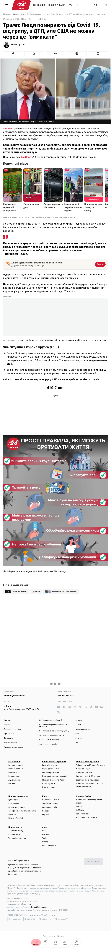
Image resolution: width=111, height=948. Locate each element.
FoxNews (26, 157)
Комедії (45, 811)
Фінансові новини (16, 807)
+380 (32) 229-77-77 (23, 904)
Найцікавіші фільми (51, 800)
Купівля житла (14, 834)
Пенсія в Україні (15, 818)
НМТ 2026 (80, 810)
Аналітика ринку (15, 831)
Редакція (7, 725)
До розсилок (93, 862)
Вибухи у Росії (48, 783)
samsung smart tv (61, 919)
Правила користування (13, 747)
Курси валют (14, 803)
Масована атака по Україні (54, 780)
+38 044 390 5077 (66, 695)
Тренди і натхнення (17, 838)
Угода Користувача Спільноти (51, 735)
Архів (76, 734)
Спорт (45, 827)
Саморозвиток (82, 814)
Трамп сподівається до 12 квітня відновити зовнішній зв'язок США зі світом (61, 340)
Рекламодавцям (10, 742)
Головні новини (15, 765)
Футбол (45, 834)
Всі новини (39, 5)
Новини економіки (18, 796)
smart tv (45, 919)
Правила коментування (49, 740)
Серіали (45, 814)
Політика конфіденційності (50, 720)
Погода (11, 783)
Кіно (44, 796)
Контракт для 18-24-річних (88, 776)
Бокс (44, 831)
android (14, 919)
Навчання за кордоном (86, 817)
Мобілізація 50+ (83, 769)
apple (29, 919)
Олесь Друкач (18, 45)
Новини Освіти (83, 796)
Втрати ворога (48, 787)
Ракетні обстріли (49, 765)
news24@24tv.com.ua (15, 695)
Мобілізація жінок (84, 772)
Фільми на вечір (49, 807)
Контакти (78, 720)
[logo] (21, 5)
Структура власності (82, 729)
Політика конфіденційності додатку (54, 731)
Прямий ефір (14, 772)
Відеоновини (14, 776)
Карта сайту (79, 738)
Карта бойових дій (50, 769)
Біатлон (45, 842)
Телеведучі (8, 738)
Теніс (44, 838)
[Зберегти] (98, 54)
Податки (12, 814)
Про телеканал (10, 734)
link (58, 707)
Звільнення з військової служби (90, 765)
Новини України (56, 5)
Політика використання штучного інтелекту (53, 725)
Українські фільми (50, 803)
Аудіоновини (14, 780)
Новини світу (18, 14)
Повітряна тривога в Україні (54, 776)
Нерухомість (15, 827)
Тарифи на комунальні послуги (22, 811)
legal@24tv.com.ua (39, 907)
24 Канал (7, 14)
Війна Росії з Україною (54, 761)
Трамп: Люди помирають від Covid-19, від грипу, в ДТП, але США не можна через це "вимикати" (66, 14)
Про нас (7, 720)
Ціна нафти (13, 800)
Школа (79, 806)
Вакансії (77, 725)
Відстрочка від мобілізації (87, 780)
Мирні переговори (50, 772)
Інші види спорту (49, 845)
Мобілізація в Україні (87, 761)
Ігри (70, 5)
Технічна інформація (48, 744)
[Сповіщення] (106, 5)
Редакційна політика (12, 729)
